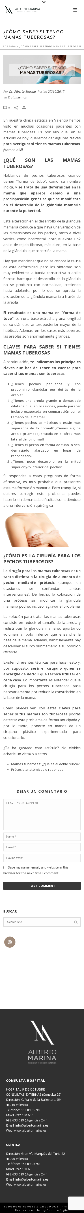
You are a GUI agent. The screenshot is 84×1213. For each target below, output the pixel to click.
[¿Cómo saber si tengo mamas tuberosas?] (42, 69)
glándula (73, 278)
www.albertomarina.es (30, 1130)
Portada (9, 46)
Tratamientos (17, 97)
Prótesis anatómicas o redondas (37, 769)
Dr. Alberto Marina (22, 91)
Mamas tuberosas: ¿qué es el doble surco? (45, 764)
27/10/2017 (56, 91)
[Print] (26, 107)
